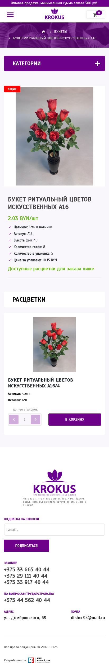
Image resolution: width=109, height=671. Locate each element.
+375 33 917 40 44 (26, 582)
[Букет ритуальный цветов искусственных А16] (54, 136)
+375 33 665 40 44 (27, 570)
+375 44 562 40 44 (27, 600)
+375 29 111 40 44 (26, 576)
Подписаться (26, 546)
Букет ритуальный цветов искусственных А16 (54, 38)
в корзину (74, 419)
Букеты (60, 32)
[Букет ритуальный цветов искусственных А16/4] (54, 344)
